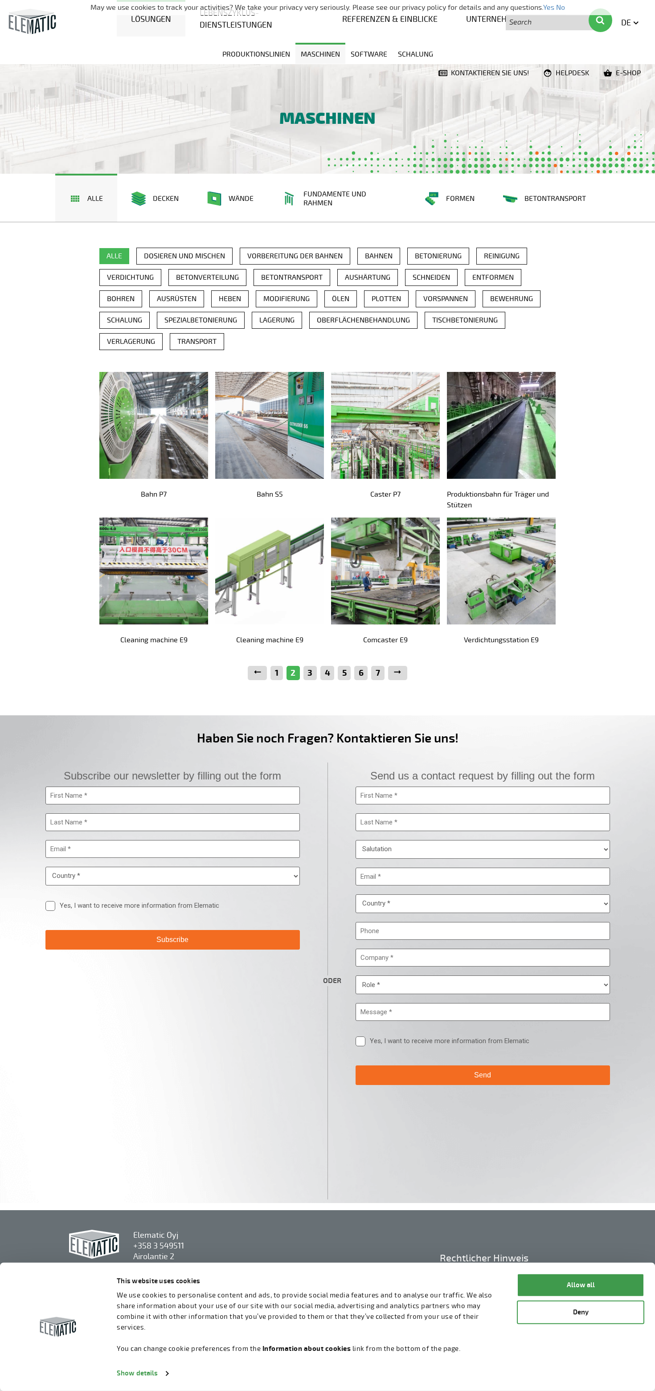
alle (114, 256)
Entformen (493, 277)
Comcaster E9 (385, 640)
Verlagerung (131, 341)
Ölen (340, 298)
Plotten (386, 298)
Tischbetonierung (465, 320)
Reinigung (502, 256)
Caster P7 (385, 494)
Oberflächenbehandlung (363, 320)
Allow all (581, 1285)
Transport (197, 341)
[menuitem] (151, 18)
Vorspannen (445, 298)
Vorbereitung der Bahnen (295, 256)
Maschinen (320, 54)
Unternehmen (495, 19)
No (560, 7)
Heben (230, 298)
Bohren (121, 298)
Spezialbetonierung (200, 320)
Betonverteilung (207, 277)
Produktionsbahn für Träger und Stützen (498, 500)
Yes (548, 7)
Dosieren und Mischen (184, 256)
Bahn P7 (154, 494)
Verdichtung (130, 277)
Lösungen (151, 19)
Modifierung (286, 298)
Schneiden (431, 277)
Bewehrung (511, 298)
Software (369, 54)
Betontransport (292, 277)
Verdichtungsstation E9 (501, 640)
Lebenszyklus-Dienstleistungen (236, 19)
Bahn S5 (270, 494)
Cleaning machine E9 (154, 640)
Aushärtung (367, 277)
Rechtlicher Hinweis (484, 1258)
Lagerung (277, 320)
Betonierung (438, 256)
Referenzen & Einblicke (390, 19)
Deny (581, 1312)
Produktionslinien (256, 54)
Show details (137, 1373)
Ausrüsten (176, 298)
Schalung (415, 54)
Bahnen (379, 256)
